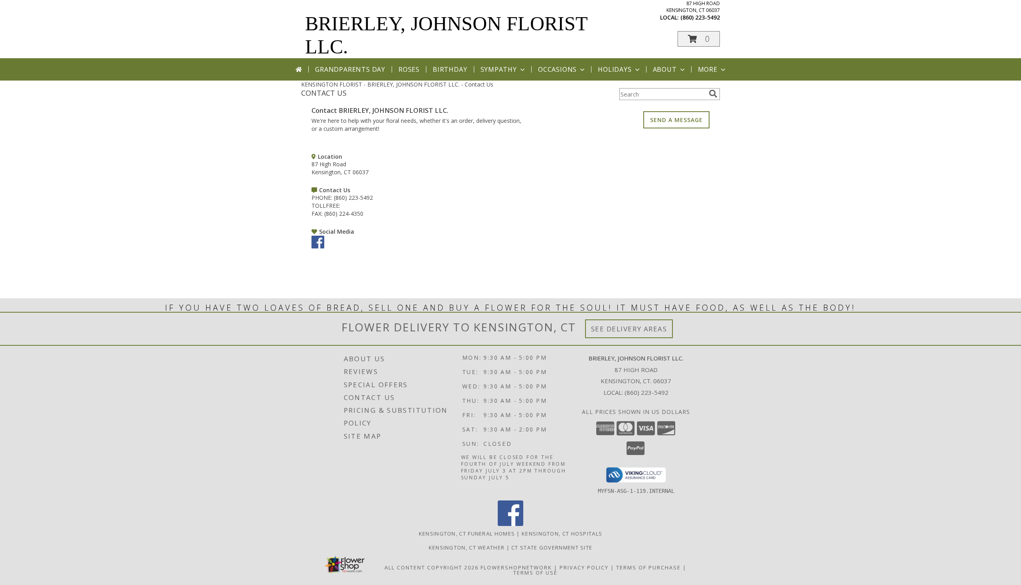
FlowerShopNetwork (516, 567)
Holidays (614, 69)
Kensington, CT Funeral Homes (467, 533)
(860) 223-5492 (700, 17)
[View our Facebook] (317, 246)
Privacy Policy (584, 567)
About (665, 69)
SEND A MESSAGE (676, 120)
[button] (699, 39)
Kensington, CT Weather (467, 547)
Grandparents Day (350, 69)
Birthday (450, 69)
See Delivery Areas (629, 328)
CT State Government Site (551, 547)
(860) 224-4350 (343, 213)
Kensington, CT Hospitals (562, 533)
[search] (713, 93)
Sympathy (499, 69)
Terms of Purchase (648, 567)
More (707, 69)
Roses (409, 69)
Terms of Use (535, 572)
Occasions (557, 69)
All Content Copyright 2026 (431, 567)
